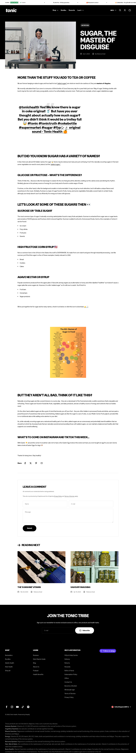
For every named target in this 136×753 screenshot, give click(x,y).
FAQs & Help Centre (71, 655)
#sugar (47, 127)
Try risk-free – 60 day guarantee (56, 2)
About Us (36, 667)
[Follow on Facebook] (6, 706)
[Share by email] (42, 463)
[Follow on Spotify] (28, 706)
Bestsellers (9, 655)
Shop (54, 10)
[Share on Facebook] (25, 463)
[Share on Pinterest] (36, 463)
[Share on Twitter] (30, 463)
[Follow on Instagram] (12, 706)
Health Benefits (38, 674)
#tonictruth (48, 123)
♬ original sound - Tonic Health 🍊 (56, 129)
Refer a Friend (69, 671)
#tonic (33, 123)
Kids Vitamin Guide (39, 659)
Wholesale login (69, 690)
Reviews (36, 655)
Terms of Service (69, 496)
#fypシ (58, 127)
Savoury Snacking (80, 587)
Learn (79, 10)
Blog (34, 663)
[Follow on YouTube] (17, 706)
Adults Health (9, 663)
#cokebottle (67, 123)
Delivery (67, 659)
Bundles (63, 10)
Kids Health (9, 667)
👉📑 (86, 307)
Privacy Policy (58, 496)
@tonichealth (29, 107)
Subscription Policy (70, 674)
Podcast (35, 671)
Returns (67, 663)
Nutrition (85, 25)
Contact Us (68, 682)
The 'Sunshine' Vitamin (29, 587)
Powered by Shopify (24, 714)
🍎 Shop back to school (88, 2)
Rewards (72, 10)
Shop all (7, 671)
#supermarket (30, 127)
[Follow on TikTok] (22, 706)
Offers (66, 678)
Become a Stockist (70, 686)
